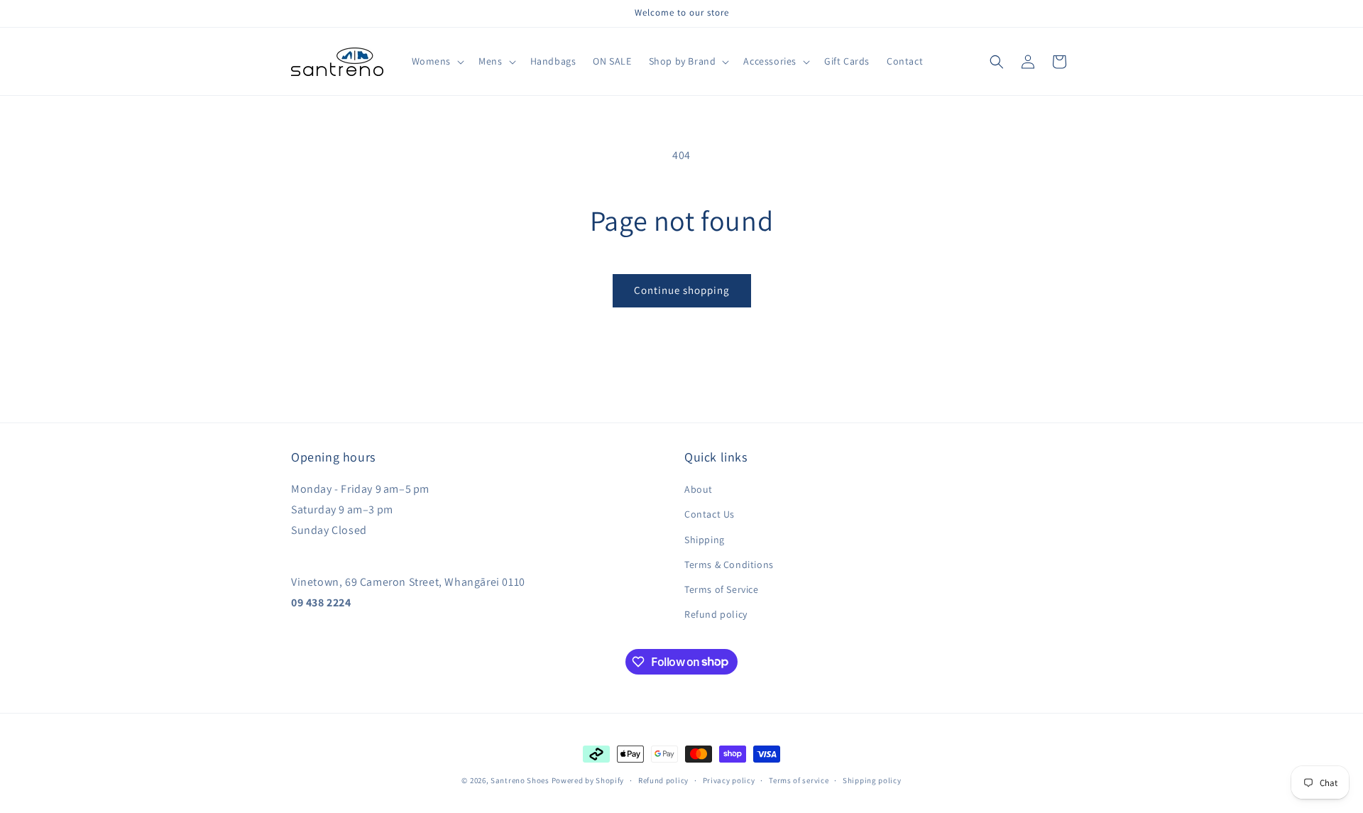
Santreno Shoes (520, 780)
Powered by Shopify (588, 780)
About (698, 489)
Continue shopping (682, 290)
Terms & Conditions (729, 564)
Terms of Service (721, 589)
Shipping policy (872, 780)
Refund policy (716, 614)
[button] (437, 61)
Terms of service (798, 780)
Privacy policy (729, 780)
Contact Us (709, 514)
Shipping (704, 539)
